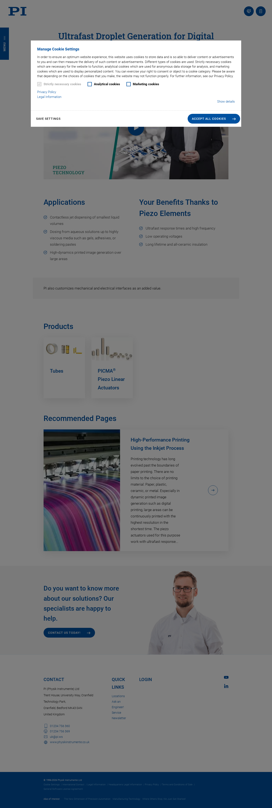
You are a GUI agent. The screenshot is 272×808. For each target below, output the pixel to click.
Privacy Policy (46, 92)
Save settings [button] (48, 118)
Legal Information (49, 97)
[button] (214, 119)
